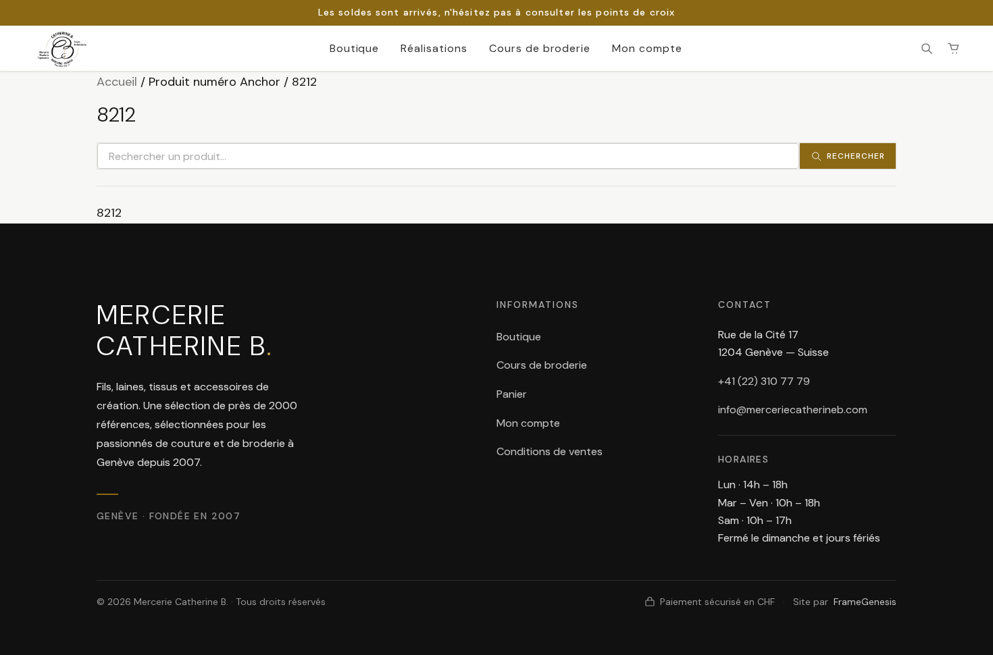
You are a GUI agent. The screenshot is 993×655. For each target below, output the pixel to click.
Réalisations (434, 48)
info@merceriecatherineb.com (792, 409)
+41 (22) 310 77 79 (764, 381)
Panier (511, 394)
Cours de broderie (539, 48)
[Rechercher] (927, 48)
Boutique (355, 48)
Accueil (117, 82)
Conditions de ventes (549, 451)
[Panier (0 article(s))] (954, 48)
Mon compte (647, 48)
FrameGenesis (865, 601)
